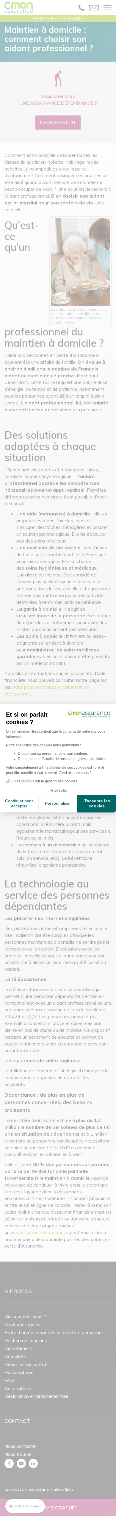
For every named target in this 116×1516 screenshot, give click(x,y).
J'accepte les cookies (97, 803)
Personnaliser (58, 803)
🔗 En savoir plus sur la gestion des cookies (41, 781)
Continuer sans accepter (19, 803)
